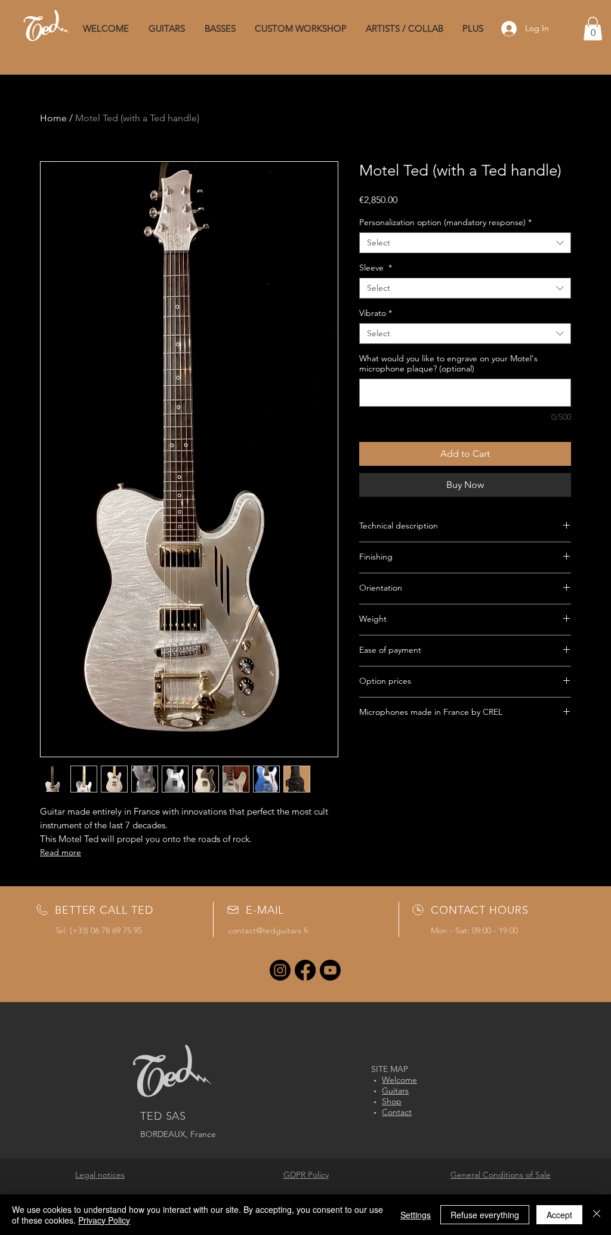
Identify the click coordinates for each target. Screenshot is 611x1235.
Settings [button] (415, 1215)
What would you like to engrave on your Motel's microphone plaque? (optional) (448, 364)
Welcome (399, 1079)
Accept (559, 1215)
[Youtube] (330, 970)
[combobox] (465, 242)
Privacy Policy (104, 1220)
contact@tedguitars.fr (268, 930)
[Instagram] (280, 970)
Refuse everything (484, 1215)
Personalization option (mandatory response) (445, 222)
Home (53, 118)
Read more (60, 852)
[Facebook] (305, 970)
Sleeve (375, 268)
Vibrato (375, 313)
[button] (593, 28)
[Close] (597, 1214)
